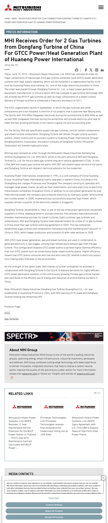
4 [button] (99, 392)
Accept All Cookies (54, 517)
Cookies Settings (54, 505)
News (14, 18)
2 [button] (96, 392)
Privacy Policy (54, 498)
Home (7, 18)
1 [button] (94, 392)
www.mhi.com (29, 373)
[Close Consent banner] (103, 478)
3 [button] (98, 392)
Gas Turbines (11, 318)
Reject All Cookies (54, 511)
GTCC (7, 312)
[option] (24, 424)
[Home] (22, 6)
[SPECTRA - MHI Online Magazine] (54, 335)
